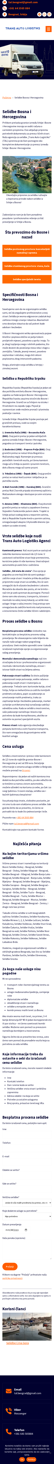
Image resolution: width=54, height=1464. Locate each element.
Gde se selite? (9, 1183)
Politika (31, 1459)
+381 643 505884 (23, 1433)
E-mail (5, 1156)
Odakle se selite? (11, 1169)
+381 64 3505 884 (19, 8)
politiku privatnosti (12, 1278)
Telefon (6, 1142)
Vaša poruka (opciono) (13, 1237)
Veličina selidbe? (10, 1197)
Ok (22, 1459)
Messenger (20, 1413)
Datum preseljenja (11, 1224)
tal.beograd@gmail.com (23, 2)
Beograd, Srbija (17, 14)
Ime (4, 1129)
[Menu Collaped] (49, 29)
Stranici (26, 770)
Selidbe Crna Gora (17, 1343)
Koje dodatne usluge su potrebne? (19, 1210)
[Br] (50, 1452)
